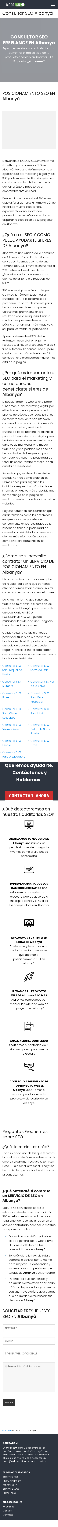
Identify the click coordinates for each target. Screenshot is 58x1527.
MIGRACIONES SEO (12, 1481)
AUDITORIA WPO (11, 1489)
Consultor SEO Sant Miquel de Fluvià (12, 670)
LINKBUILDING (9, 1493)
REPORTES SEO (10, 1485)
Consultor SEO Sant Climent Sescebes (11, 713)
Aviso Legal (9, 1506)
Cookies (7, 1510)
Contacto (8, 1514)
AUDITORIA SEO (10, 1477)
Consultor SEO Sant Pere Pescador (39, 697)
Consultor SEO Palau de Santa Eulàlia (40, 729)
